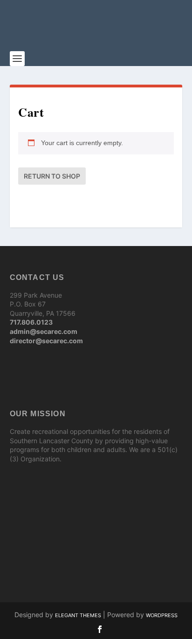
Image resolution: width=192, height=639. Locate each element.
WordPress (162, 615)
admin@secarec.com (43, 331)
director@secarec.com (46, 341)
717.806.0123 (31, 322)
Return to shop (52, 176)
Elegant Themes (78, 615)
